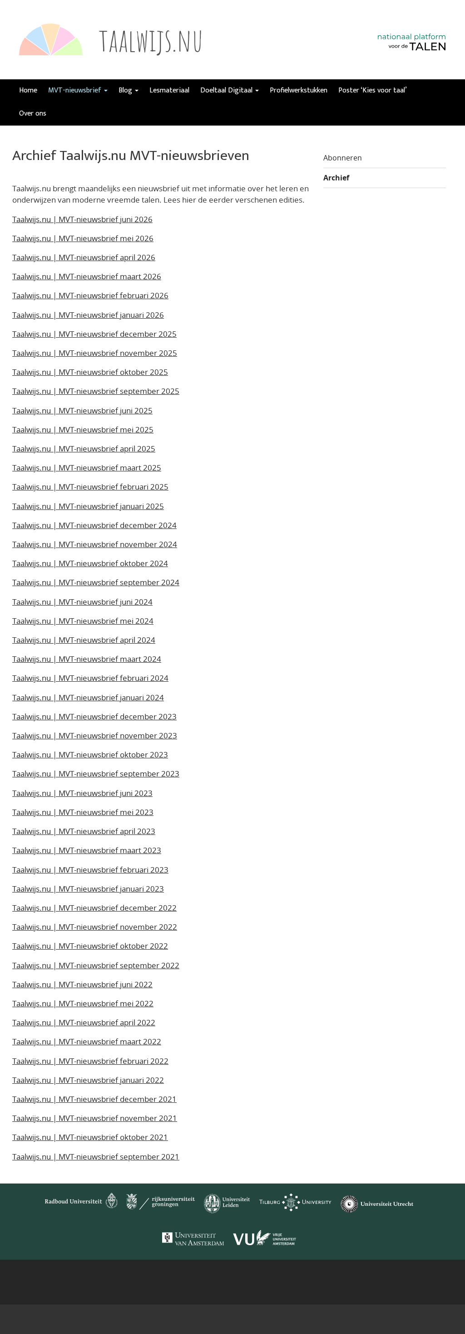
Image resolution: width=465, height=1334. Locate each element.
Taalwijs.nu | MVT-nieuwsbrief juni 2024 (82, 602)
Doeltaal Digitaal (227, 90)
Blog (126, 90)
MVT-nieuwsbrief (75, 90)
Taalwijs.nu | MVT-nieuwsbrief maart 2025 (86, 467)
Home (28, 90)
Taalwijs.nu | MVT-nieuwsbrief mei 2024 (82, 621)
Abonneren (342, 158)
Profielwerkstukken (298, 90)
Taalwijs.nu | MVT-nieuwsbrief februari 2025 (90, 486)
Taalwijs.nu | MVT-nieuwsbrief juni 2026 (82, 219)
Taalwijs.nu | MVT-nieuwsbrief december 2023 (94, 716)
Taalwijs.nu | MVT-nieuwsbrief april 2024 (83, 640)
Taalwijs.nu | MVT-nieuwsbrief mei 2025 (82, 429)
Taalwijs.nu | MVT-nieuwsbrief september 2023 (95, 773)
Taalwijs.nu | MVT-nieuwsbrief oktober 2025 (90, 372)
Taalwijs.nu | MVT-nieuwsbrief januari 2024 (88, 697)
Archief (336, 178)
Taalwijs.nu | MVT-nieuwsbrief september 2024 (95, 582)
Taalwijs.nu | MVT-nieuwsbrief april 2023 (83, 831)
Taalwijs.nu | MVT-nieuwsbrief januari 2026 (88, 315)
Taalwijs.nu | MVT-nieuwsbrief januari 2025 (88, 506)
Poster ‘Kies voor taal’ (372, 90)
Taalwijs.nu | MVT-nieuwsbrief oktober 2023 (90, 754)
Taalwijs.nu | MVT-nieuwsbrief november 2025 (94, 353)
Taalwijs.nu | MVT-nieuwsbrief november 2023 (94, 735)
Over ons (32, 113)
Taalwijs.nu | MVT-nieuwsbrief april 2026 (83, 257)
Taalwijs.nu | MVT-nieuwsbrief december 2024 (94, 525)
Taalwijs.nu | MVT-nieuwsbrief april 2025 (83, 448)
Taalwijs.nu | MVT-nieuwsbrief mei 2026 (82, 238)
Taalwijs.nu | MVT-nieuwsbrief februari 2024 (90, 678)
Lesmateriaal (169, 90)
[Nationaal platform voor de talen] (412, 52)
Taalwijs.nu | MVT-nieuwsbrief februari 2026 (90, 295)
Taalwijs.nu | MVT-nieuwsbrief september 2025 (95, 391)
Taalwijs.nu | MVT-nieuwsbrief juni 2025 (82, 410)
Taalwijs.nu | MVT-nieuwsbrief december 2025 (94, 334)
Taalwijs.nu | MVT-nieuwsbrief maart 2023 (86, 850)
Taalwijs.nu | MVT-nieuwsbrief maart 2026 (86, 276)
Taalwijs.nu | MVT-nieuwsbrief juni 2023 (82, 793)
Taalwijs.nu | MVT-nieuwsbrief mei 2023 (82, 812)
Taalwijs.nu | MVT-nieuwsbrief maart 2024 (86, 659)
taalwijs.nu (151, 39)
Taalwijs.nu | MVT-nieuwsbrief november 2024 (94, 544)
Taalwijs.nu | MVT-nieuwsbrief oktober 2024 (90, 563)
